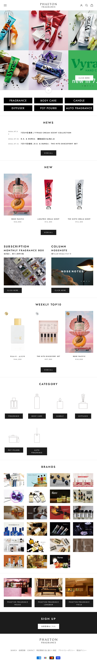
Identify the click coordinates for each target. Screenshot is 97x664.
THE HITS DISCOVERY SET (48, 356)
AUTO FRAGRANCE (36, 451)
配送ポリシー (82, 650)
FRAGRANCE (13, 416)
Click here (12, 290)
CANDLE (60, 416)
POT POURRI (14, 450)
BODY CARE (37, 416)
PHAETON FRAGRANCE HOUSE (17, 603)
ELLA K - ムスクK (17, 356)
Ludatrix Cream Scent (48, 219)
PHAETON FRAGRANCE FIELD (79, 603)
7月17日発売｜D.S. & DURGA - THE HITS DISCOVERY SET (49, 144)
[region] (48, 50)
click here (84, 84)
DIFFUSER (83, 416)
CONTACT (31, 650)
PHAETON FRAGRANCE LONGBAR (48, 603)
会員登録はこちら (48, 626)
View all (48, 232)
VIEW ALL (48, 153)
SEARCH (14, 650)
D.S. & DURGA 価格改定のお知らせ (38, 139)
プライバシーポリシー (66, 650)
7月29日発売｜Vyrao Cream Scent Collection (46, 133)
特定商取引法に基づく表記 (46, 650)
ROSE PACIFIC (17, 219)
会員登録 (22, 650)
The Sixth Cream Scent (79, 219)
